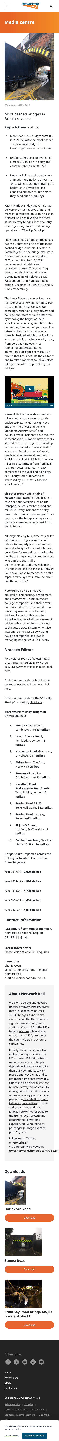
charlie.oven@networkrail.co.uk (25, 978)
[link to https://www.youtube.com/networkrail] (41, 1362)
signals (13, 1023)
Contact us (11, 1388)
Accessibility (37, 1409)
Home (8, 1372)
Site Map (44, 1414)
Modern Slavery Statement (20, 1414)
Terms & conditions (16, 1409)
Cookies (28, 1404)
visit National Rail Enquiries (31, 952)
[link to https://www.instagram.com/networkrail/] (17, 1362)
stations (24, 1031)
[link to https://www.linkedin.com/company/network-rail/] (25, 1362)
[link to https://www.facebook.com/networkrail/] (9, 1362)
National (33, 127)
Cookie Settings (12, 1435)
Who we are (11, 1377)
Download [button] (29, 1217)
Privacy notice (12, 1404)
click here (36, 702)
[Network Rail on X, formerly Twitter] (33, 1362)
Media (8, 1383)
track (41, 1011)
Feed (7, 1420)
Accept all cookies (34, 1435)
